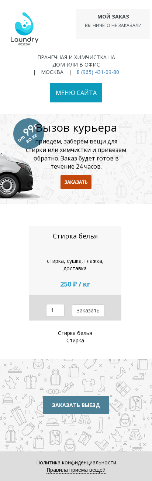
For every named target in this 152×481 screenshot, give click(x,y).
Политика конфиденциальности (76, 462)
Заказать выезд (76, 405)
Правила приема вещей (76, 469)
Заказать (88, 310)
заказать (76, 182)
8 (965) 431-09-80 (98, 71)
